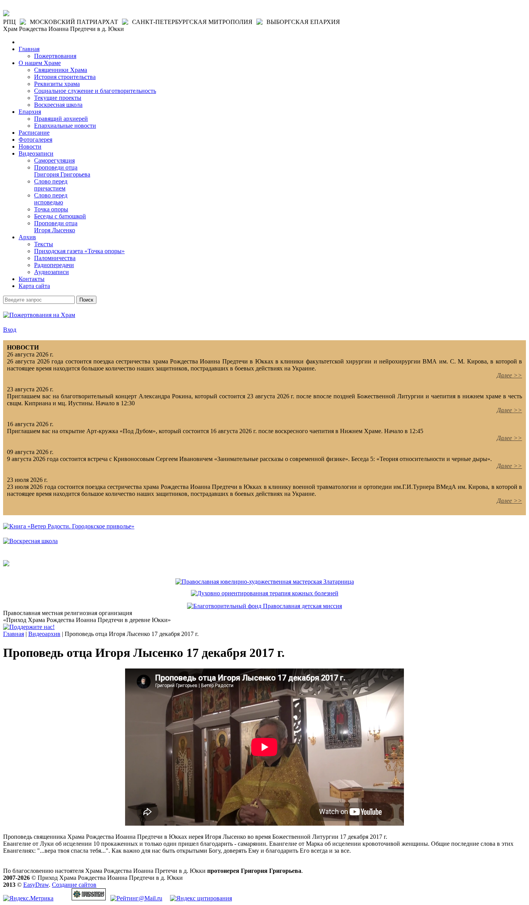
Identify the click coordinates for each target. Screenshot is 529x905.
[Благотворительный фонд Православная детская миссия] (264, 606)
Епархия (30, 111)
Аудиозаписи (51, 272)
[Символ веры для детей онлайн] (6, 564)
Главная (29, 49)
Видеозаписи (36, 153)
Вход (9, 329)
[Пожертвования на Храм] (39, 315)
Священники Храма (60, 70)
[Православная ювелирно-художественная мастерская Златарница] (264, 581)
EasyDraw (36, 884)
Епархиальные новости (65, 125)
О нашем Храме (40, 63)
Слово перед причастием (50, 185)
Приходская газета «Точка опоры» (79, 251)
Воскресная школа (58, 104)
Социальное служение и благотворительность (95, 90)
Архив (27, 237)
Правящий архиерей (61, 118)
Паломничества (55, 258)
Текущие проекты (57, 97)
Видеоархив (44, 634)
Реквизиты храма (57, 84)
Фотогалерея (35, 139)
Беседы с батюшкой (60, 216)
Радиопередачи (54, 265)
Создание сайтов (74, 884)
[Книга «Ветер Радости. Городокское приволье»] (68, 526)
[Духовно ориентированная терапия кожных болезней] (264, 593)
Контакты (32, 279)
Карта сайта (34, 286)
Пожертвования (55, 56)
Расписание (34, 132)
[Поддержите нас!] (29, 627)
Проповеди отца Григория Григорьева (62, 171)
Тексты (43, 244)
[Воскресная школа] (30, 541)
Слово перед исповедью (50, 199)
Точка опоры (51, 209)
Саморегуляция (54, 160)
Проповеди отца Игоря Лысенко (55, 226)
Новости (30, 146)
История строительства (65, 77)
